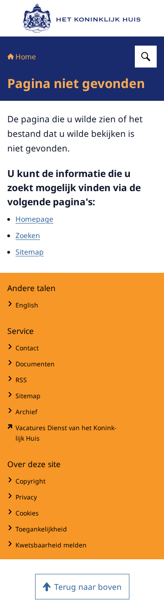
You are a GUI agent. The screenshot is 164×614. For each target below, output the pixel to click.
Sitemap (29, 252)
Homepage (34, 219)
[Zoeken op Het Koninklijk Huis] (146, 57)
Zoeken (27, 235)
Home (25, 57)
